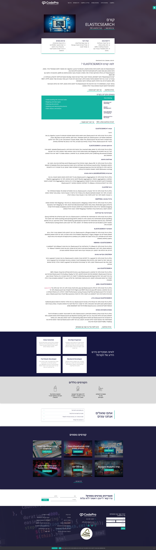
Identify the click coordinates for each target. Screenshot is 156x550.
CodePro (112, 2)
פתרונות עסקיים (95, 2)
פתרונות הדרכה (104, 2)
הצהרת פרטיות (54, 548)
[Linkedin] (88, 525)
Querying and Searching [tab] (107, 102)
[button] (154, 7)
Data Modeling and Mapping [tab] (108, 112)
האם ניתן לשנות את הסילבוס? (76, 413)
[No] (154, 548)
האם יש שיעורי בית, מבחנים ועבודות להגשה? (73, 416)
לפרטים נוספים (108, 450)
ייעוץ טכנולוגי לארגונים (43, 517)
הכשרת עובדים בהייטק (64, 531)
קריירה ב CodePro (85, 2)
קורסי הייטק (67, 520)
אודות (69, 517)
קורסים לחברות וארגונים (64, 526)
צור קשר (69, 2)
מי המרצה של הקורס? (78, 419)
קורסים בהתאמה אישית (42, 520)
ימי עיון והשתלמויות (44, 528)
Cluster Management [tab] (107, 107)
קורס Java (48, 288)
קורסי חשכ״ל (45, 514)
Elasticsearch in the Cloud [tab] (108, 117)
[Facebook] (92, 525)
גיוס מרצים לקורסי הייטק (42, 523)
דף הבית (112, 60)
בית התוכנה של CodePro (42, 526)
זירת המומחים (76, 2)
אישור (60, 548)
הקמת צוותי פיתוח (65, 523)
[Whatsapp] (95, 525)
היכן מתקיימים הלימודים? (77, 410)
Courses (107, 60)
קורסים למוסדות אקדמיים (63, 528)
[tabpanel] (72, 104)
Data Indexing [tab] (108, 98)
